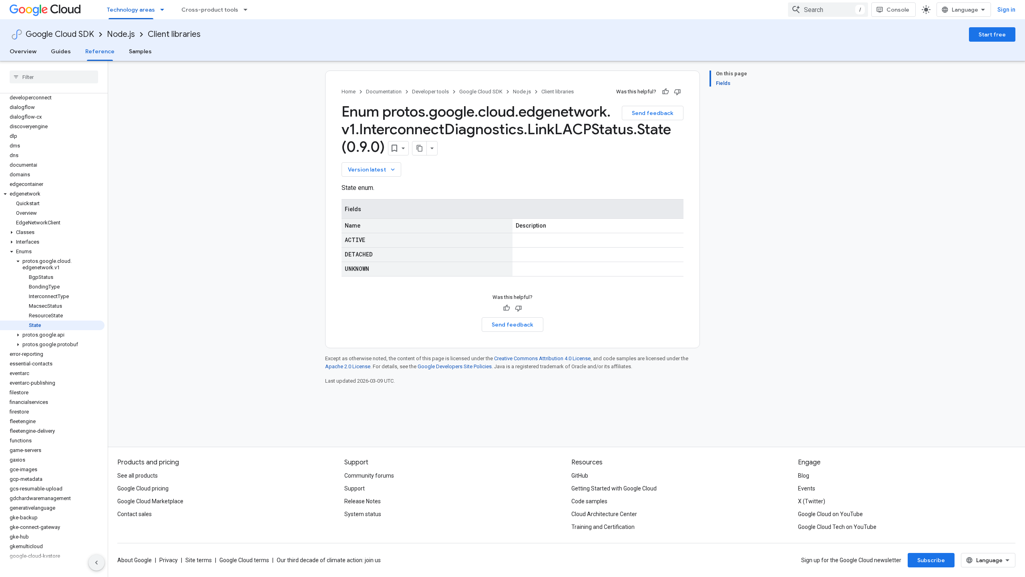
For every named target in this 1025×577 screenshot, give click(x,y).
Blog (803, 475)
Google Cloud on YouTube (830, 514)
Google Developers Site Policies (455, 366)
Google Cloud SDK (60, 34)
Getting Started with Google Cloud (614, 488)
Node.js (121, 34)
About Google (134, 560)
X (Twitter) (811, 501)
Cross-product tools (209, 9)
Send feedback (652, 113)
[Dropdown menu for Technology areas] (164, 9)
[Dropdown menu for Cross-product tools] (247, 9)
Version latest (372, 169)
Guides (61, 51)
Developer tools (430, 92)
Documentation (384, 92)
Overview (23, 51)
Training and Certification (603, 527)
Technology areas (131, 9)
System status (362, 514)
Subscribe (931, 560)
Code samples (589, 501)
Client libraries (174, 34)
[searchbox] (54, 77)
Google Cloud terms (244, 560)
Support (354, 488)
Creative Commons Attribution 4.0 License (542, 358)
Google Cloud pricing (143, 488)
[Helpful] (665, 92)
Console (897, 9)
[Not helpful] (677, 92)
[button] (52, 194)
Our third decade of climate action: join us (329, 560)
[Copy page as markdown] (419, 148)
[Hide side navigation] (96, 563)
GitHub (579, 475)
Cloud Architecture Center (604, 514)
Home (349, 92)
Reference (100, 51)
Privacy (168, 560)
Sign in (1006, 9)
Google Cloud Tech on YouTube (837, 527)
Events (806, 488)
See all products (137, 475)
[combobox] (828, 9)
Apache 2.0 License (347, 366)
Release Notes (362, 501)
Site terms (198, 560)
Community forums (369, 475)
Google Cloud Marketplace (150, 501)
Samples (140, 51)
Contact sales (134, 514)
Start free (992, 34)
